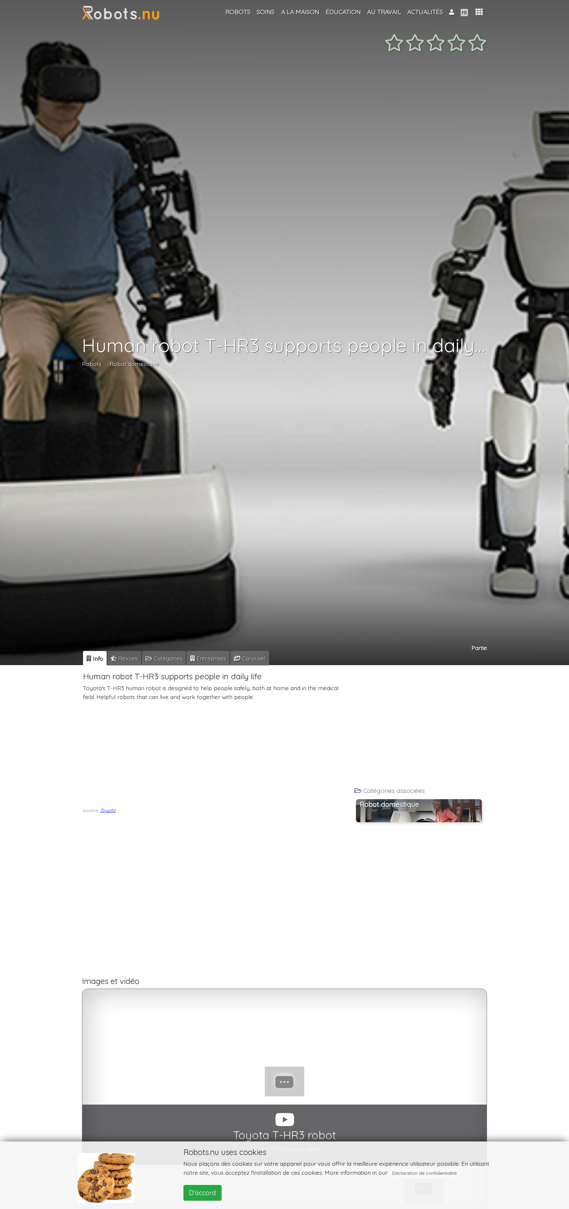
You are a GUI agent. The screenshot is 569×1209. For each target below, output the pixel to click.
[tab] (95, 658)
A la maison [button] (300, 12)
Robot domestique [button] (389, 804)
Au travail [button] (384, 12)
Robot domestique (134, 363)
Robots (91, 363)
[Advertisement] (216, 752)
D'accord (202, 1193)
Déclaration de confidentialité (424, 1173)
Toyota (108, 810)
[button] (479, 12)
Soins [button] (266, 12)
